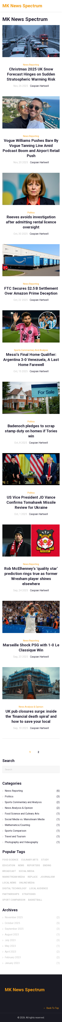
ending (47, 865)
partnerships (10, 894)
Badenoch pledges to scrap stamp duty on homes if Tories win (31, 431)
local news (9, 882)
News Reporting (31, 64)
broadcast (9, 871)
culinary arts (29, 859)
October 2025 (32, 923)
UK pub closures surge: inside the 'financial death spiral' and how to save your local (31, 716)
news (21, 865)
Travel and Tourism (32, 836)
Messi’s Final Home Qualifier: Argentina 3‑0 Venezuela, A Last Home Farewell (31, 359)
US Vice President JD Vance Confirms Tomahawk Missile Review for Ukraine (31, 502)
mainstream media (13, 877)
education (8, 865)
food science (10, 859)
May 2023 (32, 945)
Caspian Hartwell (39, 85)
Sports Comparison (32, 830)
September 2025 (32, 928)
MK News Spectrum (22, 5)
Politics (31, 212)
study (45, 859)
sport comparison (13, 900)
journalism (47, 877)
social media (26, 871)
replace (33, 877)
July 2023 (32, 940)
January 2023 (32, 963)
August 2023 (32, 934)
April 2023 (32, 951)
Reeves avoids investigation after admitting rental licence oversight (31, 222)
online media (26, 882)
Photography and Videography (32, 842)
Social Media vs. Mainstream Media (32, 819)
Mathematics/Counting (32, 825)
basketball (35, 900)
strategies (29, 894)
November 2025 (32, 917)
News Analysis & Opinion (31, 707)
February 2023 (32, 957)
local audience (38, 888)
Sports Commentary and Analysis (31, 350)
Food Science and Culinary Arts (32, 813)
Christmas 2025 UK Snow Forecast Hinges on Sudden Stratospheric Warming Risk (31, 74)
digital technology (14, 888)
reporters (33, 865)
